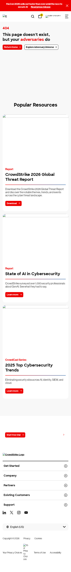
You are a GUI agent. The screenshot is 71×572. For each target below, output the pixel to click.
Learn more (12, 294)
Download (12, 203)
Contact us (34, 435)
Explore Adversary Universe (40, 47)
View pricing (55, 434)
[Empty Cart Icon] (53, 16)
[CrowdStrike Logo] (5, 16)
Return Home (11, 47)
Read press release (41, 7)
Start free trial (13, 435)
